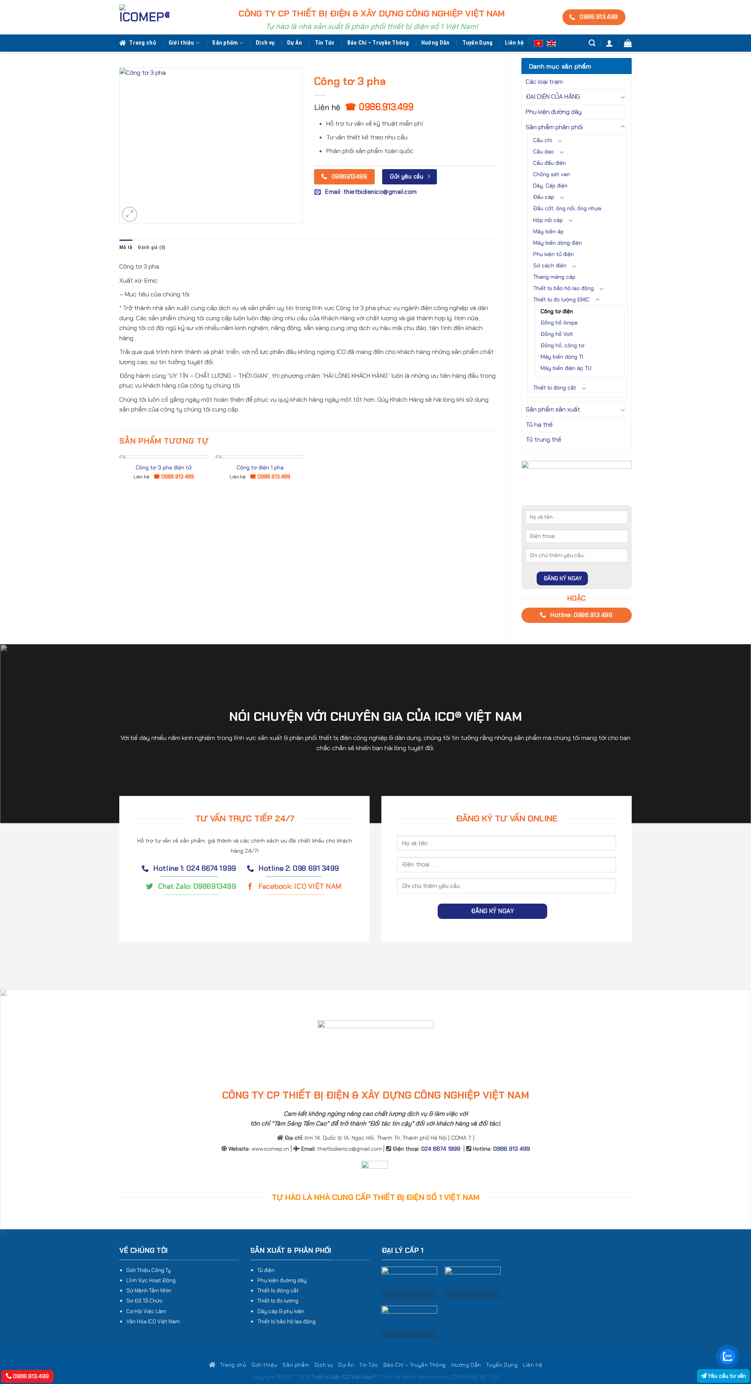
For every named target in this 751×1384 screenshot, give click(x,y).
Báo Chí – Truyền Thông (378, 43)
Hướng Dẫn (435, 43)
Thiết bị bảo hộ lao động (563, 288)
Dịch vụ (265, 43)
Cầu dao (543, 151)
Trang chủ (142, 43)
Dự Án (294, 43)
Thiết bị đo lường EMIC (561, 299)
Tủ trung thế (543, 439)
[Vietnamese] (538, 43)
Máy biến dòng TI (562, 356)
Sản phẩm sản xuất (553, 409)
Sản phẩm (225, 43)
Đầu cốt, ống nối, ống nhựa (567, 208)
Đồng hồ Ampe (559, 322)
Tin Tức (325, 43)
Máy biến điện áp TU (566, 368)
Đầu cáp (543, 196)
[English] (551, 43)
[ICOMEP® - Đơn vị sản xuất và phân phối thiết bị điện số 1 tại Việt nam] (144, 17)
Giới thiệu (181, 43)
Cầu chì (542, 140)
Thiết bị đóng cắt (554, 387)
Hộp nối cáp (548, 220)
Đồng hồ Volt (557, 333)
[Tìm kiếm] (592, 43)
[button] (609, 43)
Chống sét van (551, 174)
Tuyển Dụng (477, 43)
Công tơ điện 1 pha (260, 467)
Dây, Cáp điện (550, 185)
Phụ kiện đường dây (554, 112)
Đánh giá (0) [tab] (151, 247)
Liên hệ (514, 43)
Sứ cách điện (549, 265)
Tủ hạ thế (539, 424)
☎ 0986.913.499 (379, 107)
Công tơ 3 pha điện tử (164, 467)
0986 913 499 (511, 1148)
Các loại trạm (544, 82)
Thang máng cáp (554, 276)
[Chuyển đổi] (622, 96)
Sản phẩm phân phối (554, 127)
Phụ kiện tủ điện (553, 254)
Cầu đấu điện (549, 162)
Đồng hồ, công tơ (562, 345)
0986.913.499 (30, 1376)
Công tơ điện (557, 311)
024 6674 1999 (440, 1148)
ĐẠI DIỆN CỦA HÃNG (553, 96)
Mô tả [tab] (125, 247)
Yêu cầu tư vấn (726, 1375)
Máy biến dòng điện (557, 242)
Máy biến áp (548, 231)
